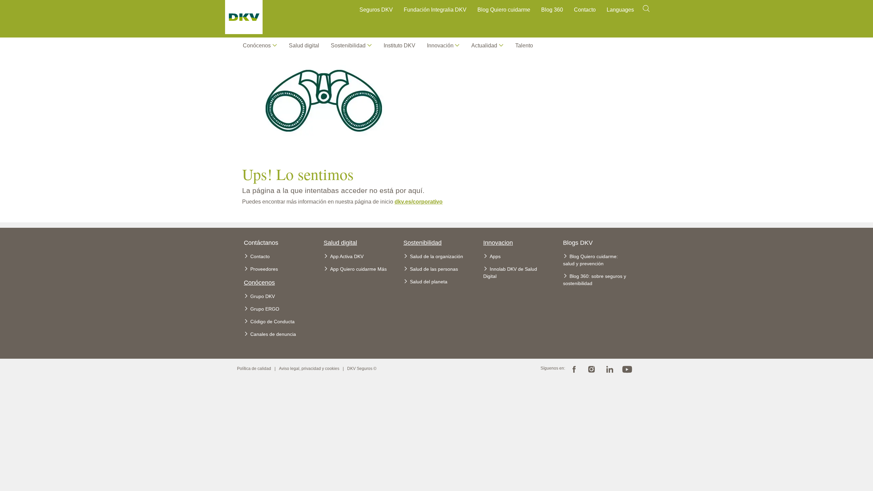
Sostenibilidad (422, 242)
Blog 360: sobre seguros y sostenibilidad (594, 279)
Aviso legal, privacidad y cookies (309, 368)
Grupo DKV (262, 296)
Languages (620, 10)
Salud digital (304, 45)
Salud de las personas (434, 269)
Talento (524, 45)
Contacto (585, 10)
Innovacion (498, 242)
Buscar (646, 10)
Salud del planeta (428, 281)
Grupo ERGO (264, 309)
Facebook (573, 368)
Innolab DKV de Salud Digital (510, 272)
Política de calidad (254, 368)
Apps (495, 256)
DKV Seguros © (361, 368)
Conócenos (257, 45)
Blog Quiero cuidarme (503, 10)
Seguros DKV (376, 10)
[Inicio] (244, 19)
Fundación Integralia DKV (435, 10)
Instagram (591, 368)
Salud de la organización (436, 256)
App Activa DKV (347, 256)
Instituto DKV (399, 45)
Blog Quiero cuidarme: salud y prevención (590, 260)
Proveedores (264, 269)
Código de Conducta (272, 321)
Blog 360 (552, 10)
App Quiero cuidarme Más (358, 269)
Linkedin (609, 368)
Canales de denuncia (273, 334)
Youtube (627, 368)
